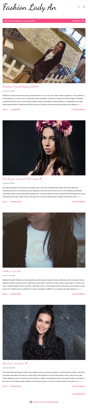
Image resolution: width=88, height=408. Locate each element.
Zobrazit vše (78, 21)
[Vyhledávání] (79, 4)
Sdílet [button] (5, 109)
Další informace (78, 109)
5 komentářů (15, 386)
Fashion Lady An (29, 7)
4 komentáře (15, 294)
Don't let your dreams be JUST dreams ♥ (22, 178)
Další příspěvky (78, 394)
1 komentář (15, 109)
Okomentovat (16, 202)
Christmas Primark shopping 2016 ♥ (20, 86)
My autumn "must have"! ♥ (15, 363)
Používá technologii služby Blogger (45, 402)
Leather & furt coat (12, 271)
